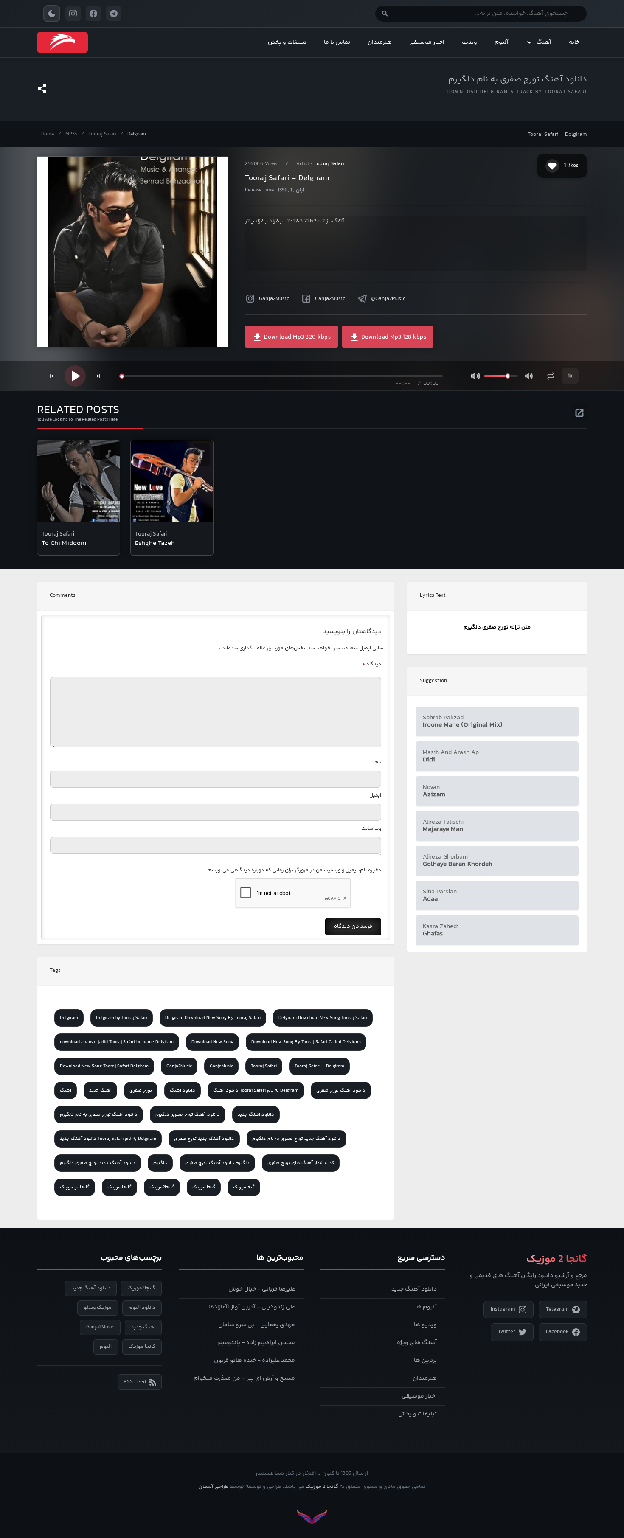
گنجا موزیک (203, 1187)
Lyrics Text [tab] (433, 595)
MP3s (71, 134)
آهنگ (544, 42)
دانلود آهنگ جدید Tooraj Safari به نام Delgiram (108, 1138)
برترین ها (425, 1360)
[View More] (579, 412)
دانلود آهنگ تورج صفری (340, 1090)
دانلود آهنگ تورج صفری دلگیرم (187, 1114)
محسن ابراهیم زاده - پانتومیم (256, 1342)
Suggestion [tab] (433, 680)
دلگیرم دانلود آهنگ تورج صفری (217, 1163)
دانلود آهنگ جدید (256, 1114)
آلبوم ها (426, 1307)
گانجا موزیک (119, 1187)
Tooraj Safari (102, 134)
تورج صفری (140, 1090)
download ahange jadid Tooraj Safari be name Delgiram (117, 1042)
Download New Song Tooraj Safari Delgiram (104, 1066)
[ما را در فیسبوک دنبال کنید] (93, 13)
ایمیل (375, 795)
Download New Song (212, 1042)
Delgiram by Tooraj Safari (121, 1018)
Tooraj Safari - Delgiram (319, 1066)
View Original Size (138, 329)
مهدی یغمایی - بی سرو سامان (256, 1325)
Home (47, 134)
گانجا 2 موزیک (322, 1486)
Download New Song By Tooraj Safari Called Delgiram (306, 1042)
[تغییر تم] (51, 13)
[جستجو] (385, 13)
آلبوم (502, 42)
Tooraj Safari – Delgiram (557, 134)
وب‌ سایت (371, 829)
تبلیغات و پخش (287, 42)
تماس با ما (337, 42)
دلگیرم (160, 1163)
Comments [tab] (63, 595)
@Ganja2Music (388, 299)
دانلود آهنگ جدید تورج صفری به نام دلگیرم (296, 1138)
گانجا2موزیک (161, 1187)
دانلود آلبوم (142, 1308)
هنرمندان (380, 42)
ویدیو (469, 42)
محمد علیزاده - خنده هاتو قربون (254, 1360)
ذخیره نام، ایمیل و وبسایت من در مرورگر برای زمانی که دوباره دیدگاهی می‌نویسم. (293, 870)
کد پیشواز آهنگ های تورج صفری (300, 1163)
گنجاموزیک (244, 1187)
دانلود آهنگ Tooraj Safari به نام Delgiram (255, 1090)
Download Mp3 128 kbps (393, 337)
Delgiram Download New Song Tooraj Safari (322, 1018)
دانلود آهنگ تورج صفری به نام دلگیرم (517, 79)
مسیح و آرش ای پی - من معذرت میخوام (244, 1378)
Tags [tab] (55, 970)
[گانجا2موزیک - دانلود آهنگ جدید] (62, 42)
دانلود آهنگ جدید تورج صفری (204, 1138)
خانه (574, 42)
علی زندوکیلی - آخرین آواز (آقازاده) (251, 1307)
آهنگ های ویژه (417, 1342)
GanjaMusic (221, 1066)
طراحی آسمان (213, 1486)
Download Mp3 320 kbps (296, 337)
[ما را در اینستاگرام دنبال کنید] (73, 13)
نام (377, 762)
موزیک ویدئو (98, 1308)
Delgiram (136, 134)
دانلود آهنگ (182, 1090)
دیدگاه (371, 664)
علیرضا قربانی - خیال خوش (261, 1289)
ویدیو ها (425, 1325)
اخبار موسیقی (426, 42)
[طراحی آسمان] (312, 1517)
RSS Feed (135, 1382)
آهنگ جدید (100, 1090)
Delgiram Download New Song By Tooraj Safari (213, 1018)
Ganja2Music (274, 299)
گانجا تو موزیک (75, 1187)
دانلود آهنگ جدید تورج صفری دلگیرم (97, 1163)
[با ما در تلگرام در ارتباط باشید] (113, 13)
